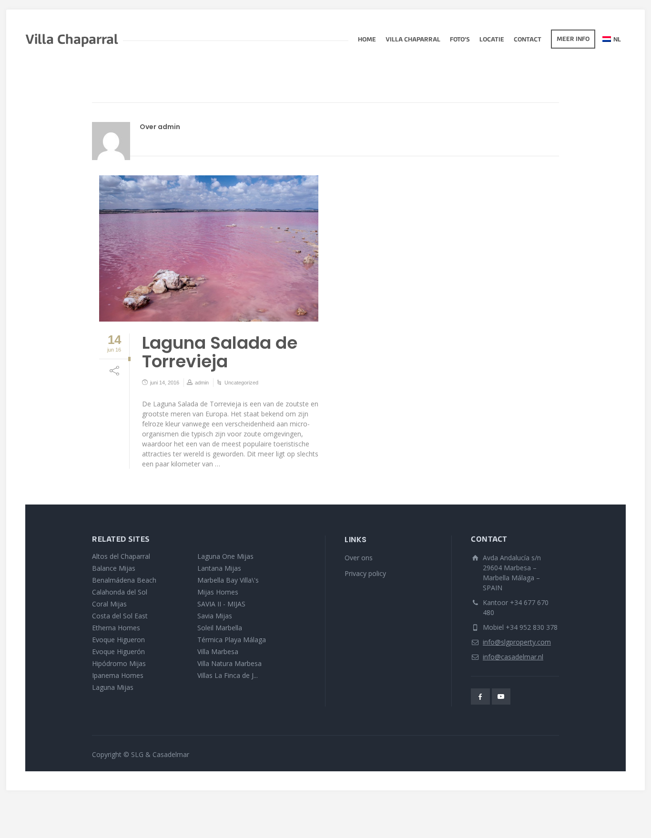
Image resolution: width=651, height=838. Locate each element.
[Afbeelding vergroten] (208, 248)
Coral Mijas (109, 603)
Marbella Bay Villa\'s (228, 580)
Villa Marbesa (217, 651)
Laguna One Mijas (225, 556)
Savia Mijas (214, 615)
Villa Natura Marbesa (229, 663)
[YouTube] (501, 696)
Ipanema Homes (117, 675)
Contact (527, 40)
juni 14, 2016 (164, 382)
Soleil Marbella (219, 627)
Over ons (359, 557)
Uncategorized (241, 382)
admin (202, 382)
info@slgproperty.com (517, 641)
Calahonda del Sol (119, 591)
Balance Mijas (113, 568)
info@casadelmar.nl (513, 656)
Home (367, 40)
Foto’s (460, 40)
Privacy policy (365, 573)
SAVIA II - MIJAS (221, 603)
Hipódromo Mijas (119, 663)
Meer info (573, 39)
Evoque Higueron (118, 639)
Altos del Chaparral (121, 556)
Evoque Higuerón (118, 651)
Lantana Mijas (219, 568)
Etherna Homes (116, 627)
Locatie (491, 40)
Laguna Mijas (112, 687)
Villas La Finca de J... (227, 675)
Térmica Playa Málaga (231, 639)
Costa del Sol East (120, 615)
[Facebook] (480, 696)
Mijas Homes (217, 591)
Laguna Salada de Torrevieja (219, 352)
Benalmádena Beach (124, 580)
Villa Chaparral (413, 40)
